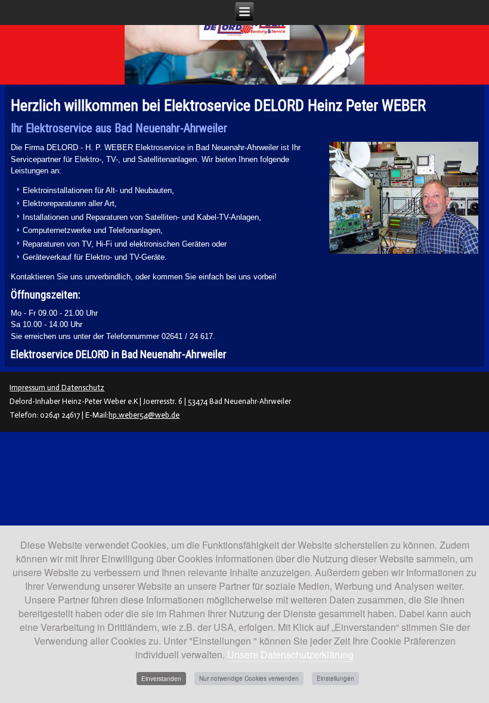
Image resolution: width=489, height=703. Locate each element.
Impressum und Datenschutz (57, 387)
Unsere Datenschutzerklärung (290, 654)
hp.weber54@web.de (144, 414)
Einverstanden (161, 678)
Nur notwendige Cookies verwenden (249, 678)
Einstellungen (335, 678)
